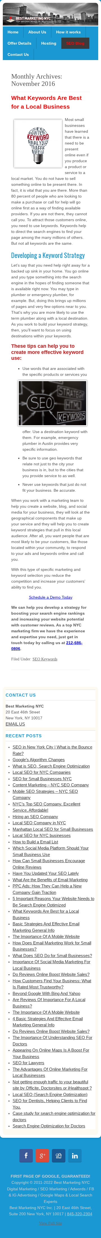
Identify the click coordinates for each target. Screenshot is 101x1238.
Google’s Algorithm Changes (39, 759)
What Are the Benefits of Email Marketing (50, 879)
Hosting (48, 43)
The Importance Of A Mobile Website (46, 936)
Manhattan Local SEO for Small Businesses (53, 829)
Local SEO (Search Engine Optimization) (50, 1094)
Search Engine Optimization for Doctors (49, 1125)
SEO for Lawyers (28, 1062)
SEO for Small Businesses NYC (42, 778)
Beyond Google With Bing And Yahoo (46, 993)
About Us (37, 32)
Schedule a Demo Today (50, 597)
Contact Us (18, 54)
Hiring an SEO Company (35, 816)
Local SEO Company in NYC (39, 822)
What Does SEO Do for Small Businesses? (52, 955)
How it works (68, 32)
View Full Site (50, 1223)
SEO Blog (75, 43)
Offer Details (19, 43)
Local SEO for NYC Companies (42, 772)
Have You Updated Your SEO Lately (46, 873)
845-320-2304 (79, 1214)
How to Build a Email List (35, 841)
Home (13, 32)
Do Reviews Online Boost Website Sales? (51, 974)
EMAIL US (15, 724)
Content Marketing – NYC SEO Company (51, 784)
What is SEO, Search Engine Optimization (51, 766)
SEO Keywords (45, 659)
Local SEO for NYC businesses (42, 835)
